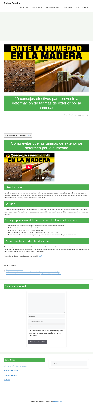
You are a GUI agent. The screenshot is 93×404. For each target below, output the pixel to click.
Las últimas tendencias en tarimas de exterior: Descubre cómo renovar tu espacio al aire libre (32, 272)
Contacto (85, 7)
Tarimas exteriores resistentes (14, 270)
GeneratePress (57, 401)
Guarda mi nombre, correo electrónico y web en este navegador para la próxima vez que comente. (46, 333)
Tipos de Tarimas (37, 7)
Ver (29, 135)
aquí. (40, 256)
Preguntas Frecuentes (52, 7)
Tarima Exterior (12, 3)
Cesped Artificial (67, 7)
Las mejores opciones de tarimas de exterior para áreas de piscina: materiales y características (33, 274)
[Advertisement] (46, 25)
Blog (77, 7)
